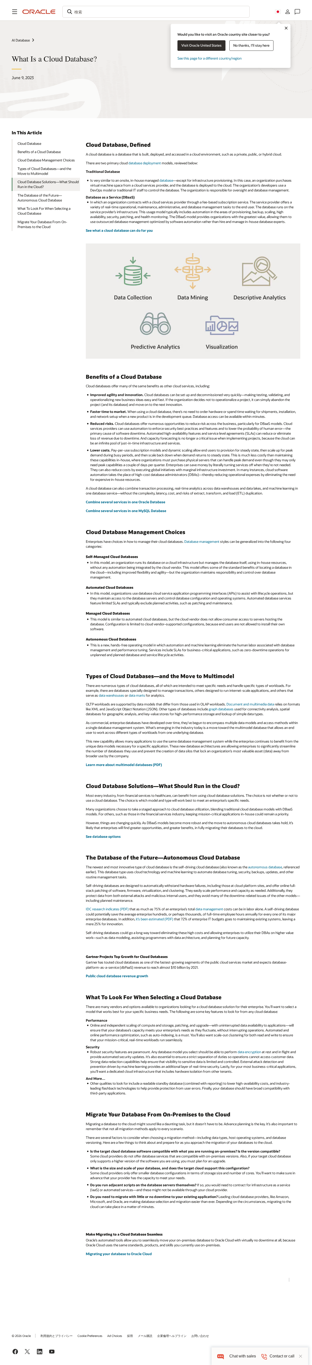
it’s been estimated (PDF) (154, 919)
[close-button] (300, 1356)
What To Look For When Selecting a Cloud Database (44, 211)
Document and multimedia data (250, 704)
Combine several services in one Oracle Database (125, 502)
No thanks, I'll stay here (251, 45)
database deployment (144, 163)
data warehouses (111, 695)
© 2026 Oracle (21, 1336)
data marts (137, 695)
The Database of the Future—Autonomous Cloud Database (40, 197)
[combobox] (156, 12)
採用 (130, 1336)
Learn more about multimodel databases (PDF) (124, 764)
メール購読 (145, 1336)
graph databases (221, 709)
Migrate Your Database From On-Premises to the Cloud (42, 224)
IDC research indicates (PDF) (107, 909)
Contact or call (282, 1356)
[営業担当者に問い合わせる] (297, 12)
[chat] (220, 1356)
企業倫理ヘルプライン (171, 1336)
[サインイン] (288, 12)
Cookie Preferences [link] (90, 1336)
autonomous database (265, 867)
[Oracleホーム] (39, 12)
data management (209, 909)
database (166, 180)
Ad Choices (114, 1336)
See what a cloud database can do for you (119, 230)
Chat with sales (242, 1356)
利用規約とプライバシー (56, 1336)
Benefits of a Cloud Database (39, 151)
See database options (103, 836)
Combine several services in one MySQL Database (126, 510)
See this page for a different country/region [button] (209, 58)
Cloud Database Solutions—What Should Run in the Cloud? (48, 184)
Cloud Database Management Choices (46, 160)
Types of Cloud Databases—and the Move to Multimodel (44, 171)
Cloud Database (29, 143)
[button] (15, 12)
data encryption (249, 1052)
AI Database (21, 40)
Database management (201, 541)
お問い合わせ (200, 1336)
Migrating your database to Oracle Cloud (119, 1253)
